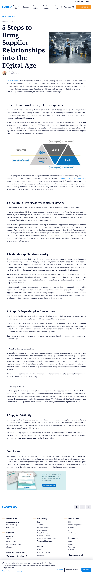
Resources (67, 7)
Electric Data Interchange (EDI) (73, 178)
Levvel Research (13, 81)
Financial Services (43, 535)
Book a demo (83, 7)
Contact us (72, 533)
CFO (39, 550)
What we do (16, 7)
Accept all (86, 569)
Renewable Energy (43, 527)
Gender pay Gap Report (16, 556)
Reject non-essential (72, 569)
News (70, 530)
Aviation (40, 525)
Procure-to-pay (11, 525)
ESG (69, 522)
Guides (70, 544)
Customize (60, 569)
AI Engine (9, 536)
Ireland (87, 1)
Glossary (71, 550)
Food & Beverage (43, 533)
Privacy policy (18, 571)
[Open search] (73, 7)
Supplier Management (14, 544)
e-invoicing (10, 527)
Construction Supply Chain (46, 538)
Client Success (45, 7)
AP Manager (41, 555)
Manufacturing (42, 530)
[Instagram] (88, 507)
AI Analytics (10, 539)
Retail (39, 522)
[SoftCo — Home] (7, 7)
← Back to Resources (8, 16)
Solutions (26, 7)
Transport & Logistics (44, 541)
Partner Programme (75, 525)
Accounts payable (12, 522)
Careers (71, 527)
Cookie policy (6, 571)
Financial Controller (44, 552)
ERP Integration (11, 541)
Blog (70, 541)
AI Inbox (9, 547)
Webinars (71, 547)
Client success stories (15, 552)
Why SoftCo (35, 7)
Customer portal (78, 1)
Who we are (57, 7)
